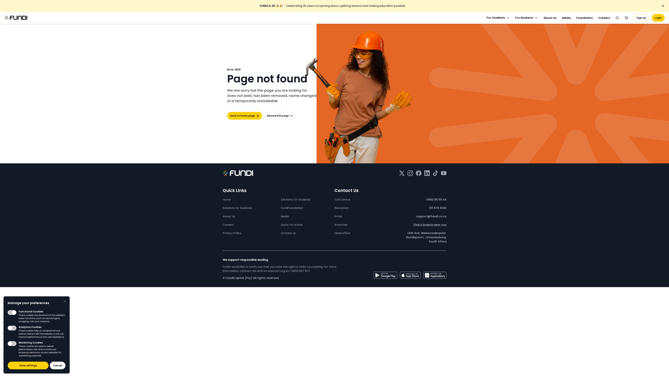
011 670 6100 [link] (438, 208)
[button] (28, 365)
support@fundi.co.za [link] (431, 216)
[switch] (12, 312)
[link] (332, 6)
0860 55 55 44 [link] (436, 200)
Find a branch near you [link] (430, 225)
